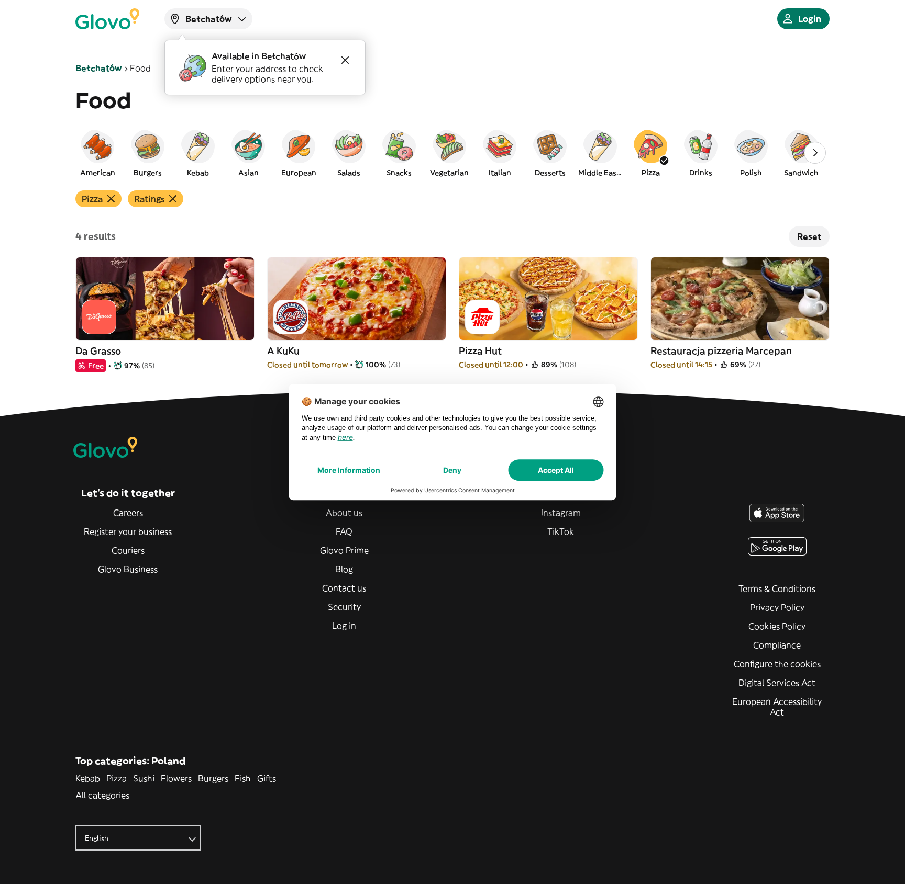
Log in (344, 625)
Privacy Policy (777, 607)
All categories (102, 795)
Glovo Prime (344, 550)
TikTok (560, 531)
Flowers (176, 778)
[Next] (814, 152)
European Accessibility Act (777, 706)
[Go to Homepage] (107, 18)
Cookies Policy (776, 626)
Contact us (344, 588)
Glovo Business (128, 569)
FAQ (344, 531)
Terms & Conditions (776, 588)
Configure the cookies (777, 664)
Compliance (777, 645)
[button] (97, 153)
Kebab (87, 778)
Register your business (128, 531)
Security (344, 607)
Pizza (116, 778)
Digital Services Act (776, 682)
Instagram (561, 512)
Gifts (266, 778)
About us (344, 512)
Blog (344, 569)
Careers (128, 512)
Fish (243, 778)
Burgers (213, 778)
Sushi (143, 778)
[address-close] (345, 60)
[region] (452, 153)
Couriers (128, 550)
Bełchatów (98, 68)
